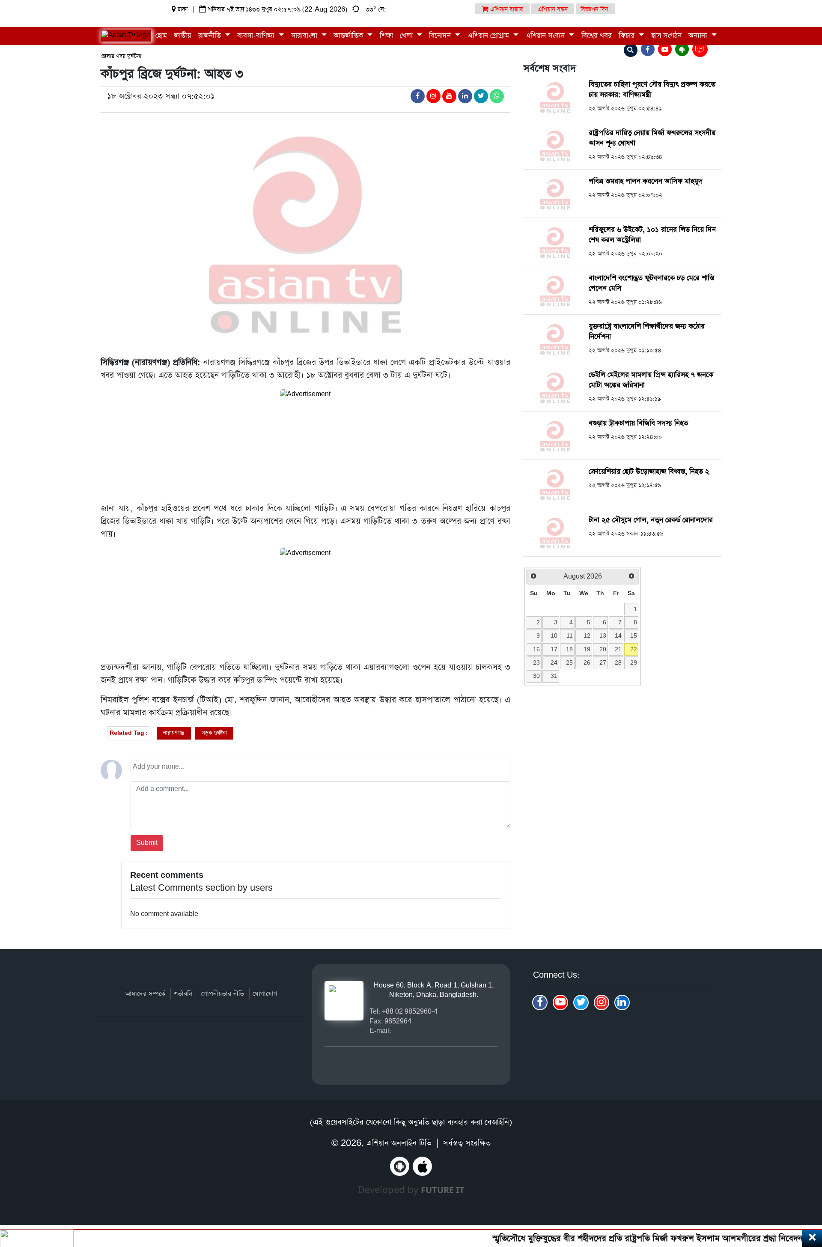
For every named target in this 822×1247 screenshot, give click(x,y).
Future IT (443, 1190)
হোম (161, 36)
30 (536, 675)
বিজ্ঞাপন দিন (594, 9)
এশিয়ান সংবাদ (546, 36)
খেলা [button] (407, 36)
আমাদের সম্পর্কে (145, 993)
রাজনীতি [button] (210, 36)
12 (587, 635)
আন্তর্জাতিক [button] (349, 36)
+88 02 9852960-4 (410, 1011)
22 (633, 649)
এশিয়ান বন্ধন (553, 9)
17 (554, 649)
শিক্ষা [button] (386, 36)
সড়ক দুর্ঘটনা (214, 733)
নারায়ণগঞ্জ (174, 733)
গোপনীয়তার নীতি (222, 993)
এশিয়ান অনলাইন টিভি (399, 1143)
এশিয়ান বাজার (505, 9)
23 (536, 662)
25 (569, 662)
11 (569, 635)
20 (602, 649)
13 (602, 635)
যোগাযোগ (265, 993)
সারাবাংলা (305, 36)
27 (602, 662)
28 (618, 662)
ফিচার (628, 36)
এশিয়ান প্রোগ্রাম (489, 36)
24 (554, 662)
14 (618, 635)
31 (554, 675)
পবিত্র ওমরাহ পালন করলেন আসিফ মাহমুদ (646, 181)
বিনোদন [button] (441, 36)
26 (587, 662)
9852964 (397, 1021)
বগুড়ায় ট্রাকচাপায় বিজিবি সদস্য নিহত (638, 423)
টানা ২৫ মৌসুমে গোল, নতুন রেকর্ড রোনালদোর (651, 520)
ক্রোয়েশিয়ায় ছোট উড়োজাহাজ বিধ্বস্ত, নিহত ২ (649, 472)
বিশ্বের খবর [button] (596, 36)
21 (618, 649)
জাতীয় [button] (182, 36)
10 (554, 635)
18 (569, 649)
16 (536, 649)
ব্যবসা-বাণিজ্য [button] (257, 36)
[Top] (803, 1188)
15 (633, 635)
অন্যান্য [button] (698, 36)
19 (587, 649)
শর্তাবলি (183, 993)
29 (633, 662)
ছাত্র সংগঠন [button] (666, 36)
